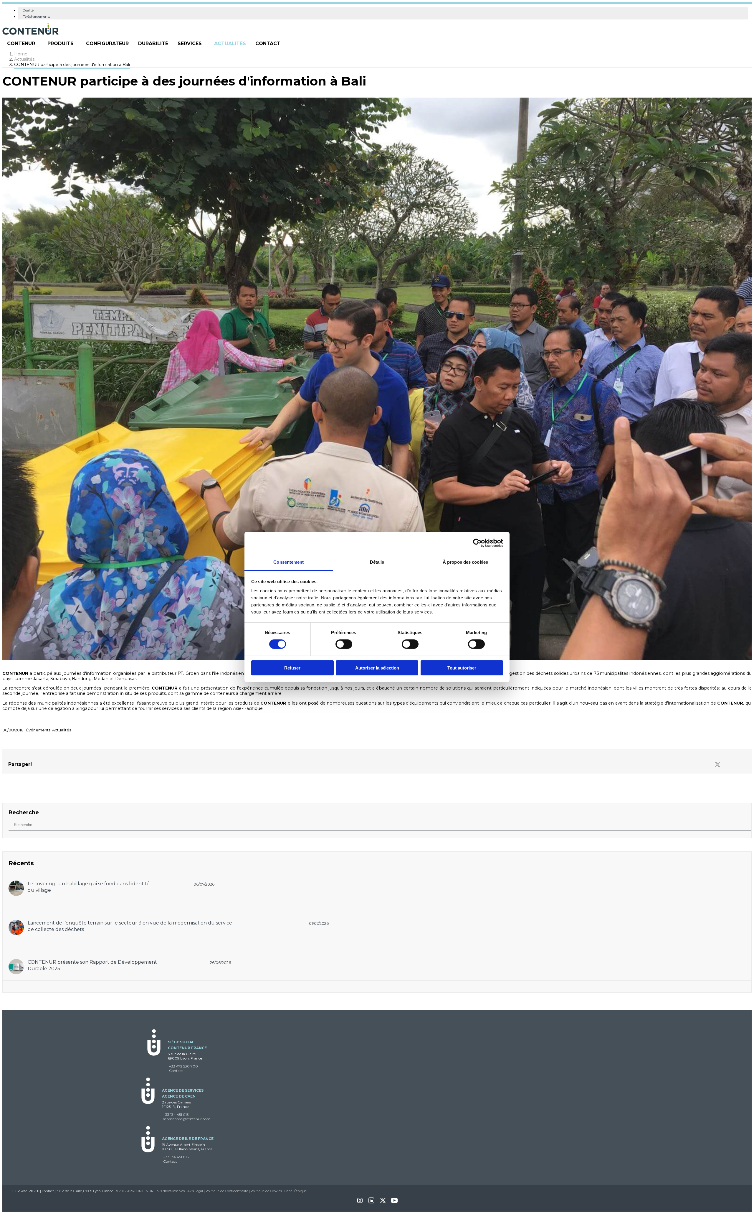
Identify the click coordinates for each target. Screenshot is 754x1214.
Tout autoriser (461, 667)
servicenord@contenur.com (186, 1119)
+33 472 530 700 (183, 1066)
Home (20, 54)
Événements (39, 730)
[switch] (343, 644)
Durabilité (153, 43)
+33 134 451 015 (175, 1114)
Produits (60, 43)
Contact (267, 43)
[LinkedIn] (371, 1202)
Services (190, 43)
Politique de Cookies (266, 1191)
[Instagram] (359, 1202)
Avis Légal (195, 1191)
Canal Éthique (296, 1191)
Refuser (292, 667)
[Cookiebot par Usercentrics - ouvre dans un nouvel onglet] (477, 542)
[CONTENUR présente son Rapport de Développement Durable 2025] (16, 962)
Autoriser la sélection (377, 667)
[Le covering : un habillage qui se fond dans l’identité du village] (16, 883)
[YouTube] (394, 1202)
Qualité (28, 10)
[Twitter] (717, 764)
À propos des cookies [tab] (465, 562)
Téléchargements (36, 16)
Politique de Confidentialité (227, 1191)
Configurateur (107, 43)
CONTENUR (21, 43)
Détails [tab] (377, 562)
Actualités (230, 43)
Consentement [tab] (288, 562)
